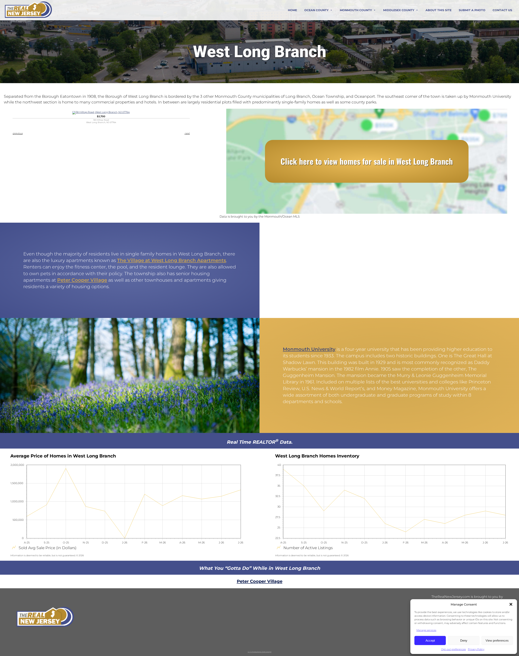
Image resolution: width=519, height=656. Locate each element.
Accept (430, 640)
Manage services (426, 630)
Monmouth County (356, 10)
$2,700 (101, 119)
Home (292, 10)
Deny (463, 640)
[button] (511, 604)
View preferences (497, 640)
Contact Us (502, 10)
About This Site (438, 10)
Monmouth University (309, 349)
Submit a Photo (472, 10)
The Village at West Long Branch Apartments (171, 260)
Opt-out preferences (453, 649)
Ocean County (316, 10)
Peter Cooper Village (82, 280)
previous (18, 133)
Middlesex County (398, 10)
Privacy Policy (476, 649)
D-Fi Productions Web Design (259, 652)
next (187, 133)
